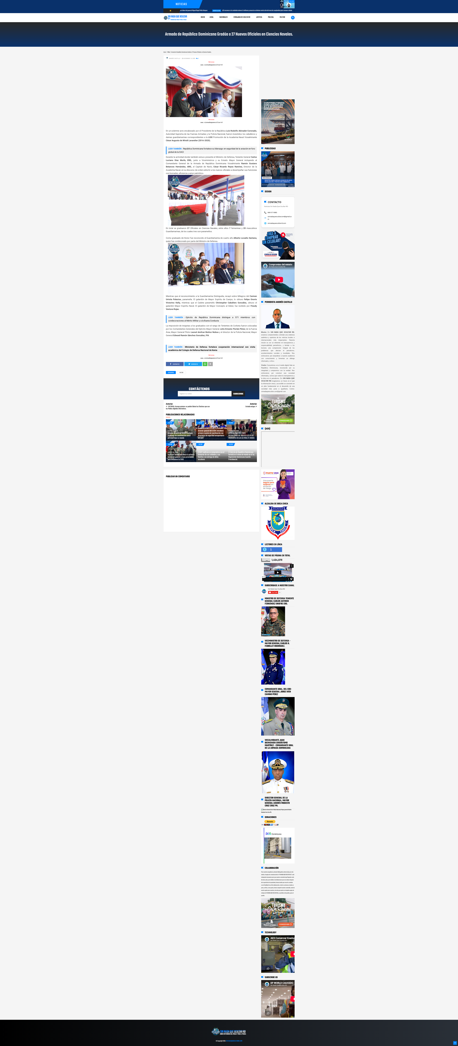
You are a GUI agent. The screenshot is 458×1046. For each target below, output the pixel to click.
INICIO (203, 17)
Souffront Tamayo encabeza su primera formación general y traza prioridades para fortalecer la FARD (181, 457)
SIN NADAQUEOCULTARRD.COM (234, 1041)
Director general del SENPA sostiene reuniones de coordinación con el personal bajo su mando (180, 435)
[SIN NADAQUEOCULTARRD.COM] (229, 1036)
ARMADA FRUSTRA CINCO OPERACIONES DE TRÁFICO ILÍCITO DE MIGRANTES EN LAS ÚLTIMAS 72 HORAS (241, 435)
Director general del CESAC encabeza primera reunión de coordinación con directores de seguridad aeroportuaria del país (211, 434)
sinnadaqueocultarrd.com (277, 223)
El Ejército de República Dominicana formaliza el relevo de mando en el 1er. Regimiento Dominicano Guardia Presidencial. (241, 456)
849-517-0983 (272, 212)
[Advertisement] (268, 57)
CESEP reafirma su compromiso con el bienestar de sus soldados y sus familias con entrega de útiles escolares (211, 456)
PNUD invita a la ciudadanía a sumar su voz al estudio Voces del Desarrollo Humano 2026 (284, 10)
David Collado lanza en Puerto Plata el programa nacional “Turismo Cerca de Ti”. (222, 10)
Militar (181, 372)
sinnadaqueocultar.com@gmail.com (280, 217)
